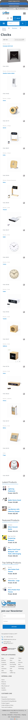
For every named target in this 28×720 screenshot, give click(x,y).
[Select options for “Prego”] (24, 475)
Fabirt (4, 291)
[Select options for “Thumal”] (24, 230)
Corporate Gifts (3, 665)
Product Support (5, 703)
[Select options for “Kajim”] (24, 257)
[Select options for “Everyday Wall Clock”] (24, 66)
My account (4, 697)
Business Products (3, 661)
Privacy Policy (17, 714)
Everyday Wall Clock (8, 46)
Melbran (5, 346)
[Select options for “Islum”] (24, 394)
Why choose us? (5, 686)
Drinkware (4, 672)
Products (3, 683)
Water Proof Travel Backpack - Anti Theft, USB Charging (14, 552)
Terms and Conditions (6, 707)
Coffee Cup (12, 672)
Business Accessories (11, 71)
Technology (21, 668)
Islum (4, 373)
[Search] (22, 23)
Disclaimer (10, 714)
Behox (4, 428)
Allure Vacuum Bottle (13, 528)
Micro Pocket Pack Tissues (14, 591)
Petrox (4, 400)
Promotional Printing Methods (8, 701)
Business (14, 28)
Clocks (8, 43)
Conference (21, 666)
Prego (4, 455)
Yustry (4, 264)
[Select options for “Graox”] (24, 121)
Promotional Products (14, 3)
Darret (4, 127)
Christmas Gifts (3, 669)
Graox (4, 100)
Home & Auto (20, 663)
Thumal (5, 209)
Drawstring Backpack (11, 539)
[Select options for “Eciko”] (24, 175)
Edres (4, 182)
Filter (6, 39)
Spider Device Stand (14, 500)
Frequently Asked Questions (8, 699)
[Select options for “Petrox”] (24, 421)
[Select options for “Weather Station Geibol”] (24, 94)
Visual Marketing (20, 710)
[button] (24, 13)
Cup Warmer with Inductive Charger (14, 510)
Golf (11, 668)
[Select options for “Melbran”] (24, 366)
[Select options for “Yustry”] (24, 284)
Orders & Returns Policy (7, 705)
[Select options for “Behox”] (24, 448)
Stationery (9, 398)
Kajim (4, 237)
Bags (2, 658)
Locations (3, 690)
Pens (11, 660)
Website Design (10, 710)
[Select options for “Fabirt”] (24, 312)
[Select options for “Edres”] (24, 203)
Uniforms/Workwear (14, 6)
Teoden (5, 318)
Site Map (4, 714)
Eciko (4, 155)
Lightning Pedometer (11, 490)
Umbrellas (12, 666)
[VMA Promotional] (5, 13)
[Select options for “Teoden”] (24, 339)
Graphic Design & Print (14, 1)
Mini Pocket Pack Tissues (13, 570)
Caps (19, 660)
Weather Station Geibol (8, 73)
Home (4, 28)
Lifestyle (9, 98)
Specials (3, 688)
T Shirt (19, 658)
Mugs (11, 670)
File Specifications (15, 717)
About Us (3, 681)
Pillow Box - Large (13, 580)
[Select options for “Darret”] (24, 148)
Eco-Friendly (13, 664)
